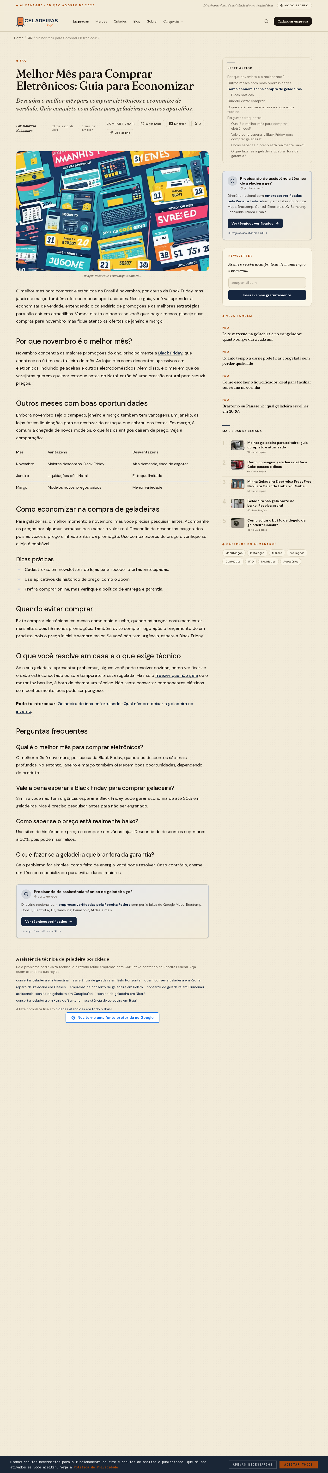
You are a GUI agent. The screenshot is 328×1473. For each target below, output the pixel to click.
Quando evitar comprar (246, 101)
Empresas (81, 21)
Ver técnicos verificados (46, 921)
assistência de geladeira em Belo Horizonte (106, 980)
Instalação (257, 553)
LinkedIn (180, 124)
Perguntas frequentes (244, 118)
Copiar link (122, 133)
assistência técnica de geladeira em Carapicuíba (54, 994)
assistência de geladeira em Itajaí (110, 1000)
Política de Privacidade (96, 1467)
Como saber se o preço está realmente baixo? (268, 145)
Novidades (268, 561)
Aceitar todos (298, 1465)
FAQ (30, 38)
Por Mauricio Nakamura (26, 128)
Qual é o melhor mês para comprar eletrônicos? (259, 126)
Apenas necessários (253, 1465)
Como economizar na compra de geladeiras (264, 89)
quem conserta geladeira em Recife (172, 980)
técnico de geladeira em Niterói (121, 994)
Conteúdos (233, 561)
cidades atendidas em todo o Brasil (84, 1009)
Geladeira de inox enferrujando (89, 704)
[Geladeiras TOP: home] (38, 21)
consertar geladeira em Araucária (42, 980)
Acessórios (290, 561)
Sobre (152, 21)
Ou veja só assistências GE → (41, 931)
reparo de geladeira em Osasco (41, 987)
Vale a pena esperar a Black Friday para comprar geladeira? (262, 136)
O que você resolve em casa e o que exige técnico (260, 109)
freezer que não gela (176, 675)
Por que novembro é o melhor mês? (256, 77)
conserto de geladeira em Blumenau (175, 987)
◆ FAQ (21, 60)
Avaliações (297, 553)
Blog (137, 21)
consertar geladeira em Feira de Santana (48, 1000)
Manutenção (234, 553)
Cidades (120, 21)
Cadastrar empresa (293, 21)
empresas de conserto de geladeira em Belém (106, 987)
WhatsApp (153, 124)
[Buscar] (266, 21)
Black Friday (170, 353)
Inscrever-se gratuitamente (267, 295)
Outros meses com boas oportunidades (259, 83)
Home (19, 38)
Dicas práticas (242, 95)
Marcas (101, 21)
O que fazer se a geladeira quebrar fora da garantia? (264, 153)
